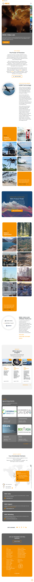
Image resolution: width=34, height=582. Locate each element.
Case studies (8, 554)
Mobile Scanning (21, 550)
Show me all (26, 384)
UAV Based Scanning (21, 554)
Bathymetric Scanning (22, 553)
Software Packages (21, 557)
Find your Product (17, 210)
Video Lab (9, 567)
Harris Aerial (21, 334)
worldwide (9, 555)
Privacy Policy (20, 560)
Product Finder (22, 184)
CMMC (12, 71)
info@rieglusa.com (9, 498)
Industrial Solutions (22, 555)
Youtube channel (10, 568)
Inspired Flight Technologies (24, 336)
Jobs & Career (9, 557)
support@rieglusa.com (10, 508)
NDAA (20, 70)
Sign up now (17, 541)
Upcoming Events (9, 552)
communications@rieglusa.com (11, 518)
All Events (26, 443)
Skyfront (20, 338)
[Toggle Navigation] (31, 3)
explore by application (21, 42)
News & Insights (9, 553)
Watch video (18, 76)
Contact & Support (10, 560)
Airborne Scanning (21, 552)
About (8, 549)
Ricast (8, 565)
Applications (8, 564)
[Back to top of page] (32, 580)
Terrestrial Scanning (22, 549)
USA (5, 0)
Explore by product (8, 42)
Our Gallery (8, 550)
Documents (8, 569)
